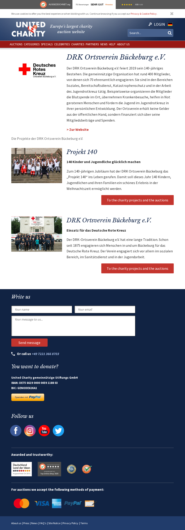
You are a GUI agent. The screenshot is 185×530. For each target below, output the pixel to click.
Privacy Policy (70, 523)
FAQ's (42, 523)
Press (26, 523)
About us (16, 523)
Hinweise (109, 4)
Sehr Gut (97, 4)
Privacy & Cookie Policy (144, 13)
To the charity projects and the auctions (137, 200)
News (34, 523)
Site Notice (54, 523)
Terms (84, 523)
